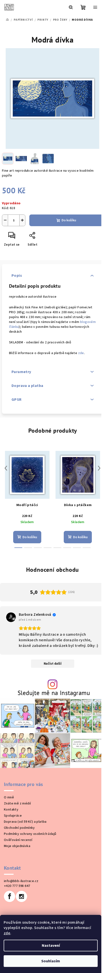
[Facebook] (9, 896)
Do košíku (69, 220)
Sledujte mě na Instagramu (54, 693)
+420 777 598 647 (17, 886)
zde (7, 933)
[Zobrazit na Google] (11, 617)
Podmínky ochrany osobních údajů (30, 833)
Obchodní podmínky (19, 827)
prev (6, 468)
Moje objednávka (17, 846)
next (99, 468)
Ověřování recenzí (18, 840)
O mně (9, 797)
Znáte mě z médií (17, 803)
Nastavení (51, 945)
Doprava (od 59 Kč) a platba (25, 821)
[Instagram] (21, 896)
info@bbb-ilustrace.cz (21, 881)
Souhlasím (50, 961)
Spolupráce (13, 815)
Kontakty (11, 809)
